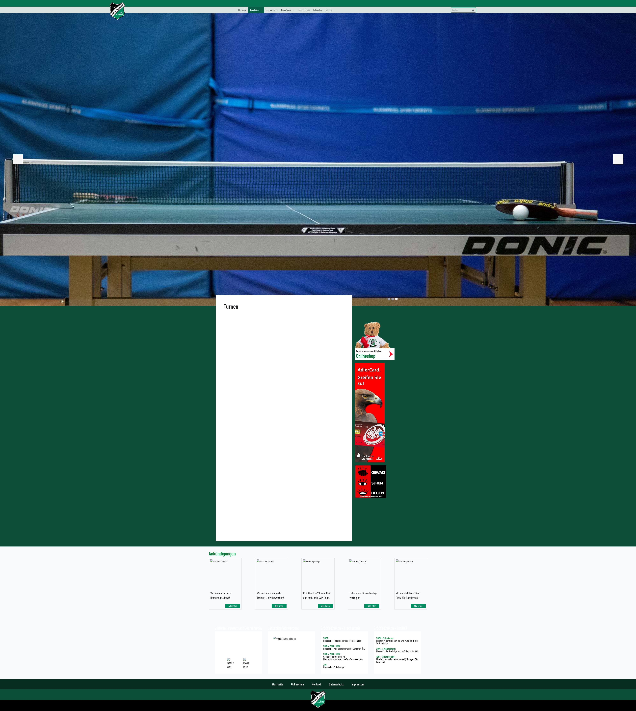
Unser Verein (286, 9)
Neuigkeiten (254, 9)
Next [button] (618, 159)
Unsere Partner (304, 9)
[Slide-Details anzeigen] (318, 159)
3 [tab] (396, 299)
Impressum (357, 684)
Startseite (242, 9)
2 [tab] (392, 299)
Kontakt (328, 9)
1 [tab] (389, 299)
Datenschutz (336, 684)
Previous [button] (18, 159)
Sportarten (270, 9)
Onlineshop (317, 9)
